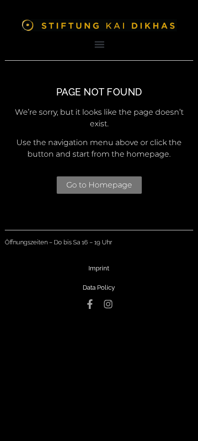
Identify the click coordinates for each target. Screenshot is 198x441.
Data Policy (99, 287)
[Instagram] (108, 304)
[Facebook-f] (90, 304)
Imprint (98, 268)
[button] (100, 44)
